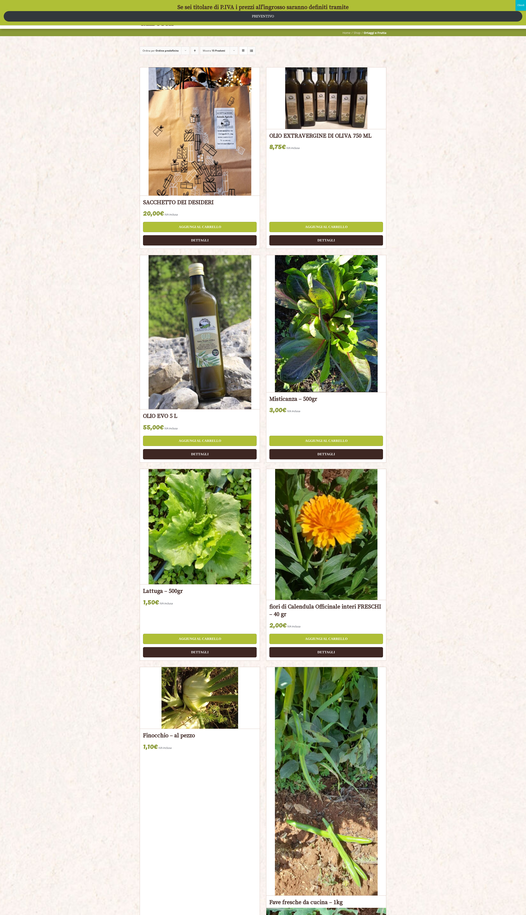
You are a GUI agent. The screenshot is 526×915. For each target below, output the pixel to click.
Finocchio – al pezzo (169, 735)
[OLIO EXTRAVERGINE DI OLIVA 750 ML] (326, 98)
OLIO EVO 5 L (160, 416)
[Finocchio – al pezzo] (200, 698)
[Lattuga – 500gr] (200, 526)
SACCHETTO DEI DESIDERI (178, 202)
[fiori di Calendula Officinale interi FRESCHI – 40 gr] (326, 534)
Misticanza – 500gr (293, 399)
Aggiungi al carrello (200, 227)
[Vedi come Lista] (251, 51)
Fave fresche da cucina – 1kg (306, 902)
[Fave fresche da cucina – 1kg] (326, 781)
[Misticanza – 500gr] (326, 323)
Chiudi (520, 5)
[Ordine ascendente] (195, 50)
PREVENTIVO (263, 16)
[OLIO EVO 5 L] (200, 332)
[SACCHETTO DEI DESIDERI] (200, 131)
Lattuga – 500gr (163, 591)
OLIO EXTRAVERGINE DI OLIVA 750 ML (320, 135)
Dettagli (200, 240)
